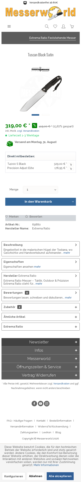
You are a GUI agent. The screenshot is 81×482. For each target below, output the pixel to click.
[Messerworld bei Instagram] (47, 404)
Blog (58, 432)
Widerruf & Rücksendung (53, 426)
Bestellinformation (61, 420)
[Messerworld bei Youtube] (40, 404)
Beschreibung (13, 244)
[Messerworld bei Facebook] (34, 404)
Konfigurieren (13, 476)
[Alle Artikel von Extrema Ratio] (40, 69)
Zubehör (12, 307)
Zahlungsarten (29, 432)
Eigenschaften (14, 261)
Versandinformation (22, 426)
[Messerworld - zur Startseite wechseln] (40, 13)
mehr (66, 252)
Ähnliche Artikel (14, 316)
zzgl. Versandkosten (28, 131)
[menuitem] (9, 26)
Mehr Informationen (46, 465)
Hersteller (11, 275)
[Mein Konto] (63, 26)
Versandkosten (61, 383)
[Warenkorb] (72, 26)
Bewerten (35, 216)
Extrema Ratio (13, 326)
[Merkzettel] (55, 26)
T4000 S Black (16, 163)
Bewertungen (13, 292)
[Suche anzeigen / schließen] (47, 26)
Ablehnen (35, 476)
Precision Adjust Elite (20, 168)
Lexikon (46, 432)
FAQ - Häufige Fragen (19, 420)
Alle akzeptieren (60, 476)
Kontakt (41, 420)
